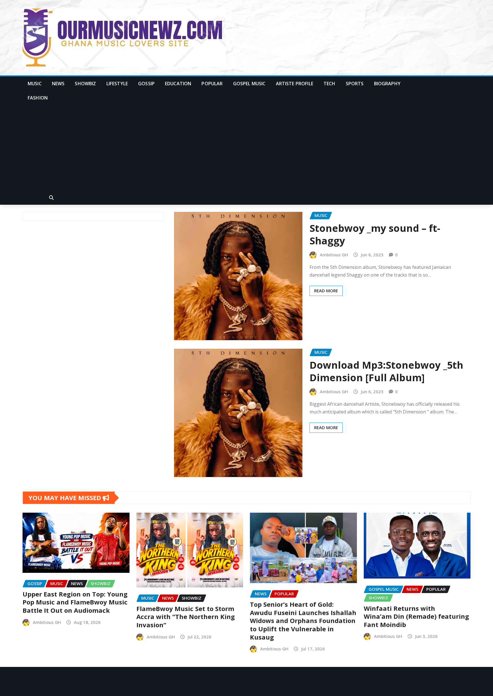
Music (35, 83)
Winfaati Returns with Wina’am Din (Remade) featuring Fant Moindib (416, 616)
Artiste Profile (294, 83)
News (58, 83)
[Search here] (51, 197)
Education (178, 83)
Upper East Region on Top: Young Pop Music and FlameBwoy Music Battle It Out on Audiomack (75, 602)
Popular (212, 83)
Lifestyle (117, 83)
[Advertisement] (246, 148)
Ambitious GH (334, 254)
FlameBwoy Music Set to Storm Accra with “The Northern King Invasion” (185, 616)
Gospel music (249, 83)
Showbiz (85, 83)
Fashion (38, 98)
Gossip (146, 83)
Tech (330, 83)
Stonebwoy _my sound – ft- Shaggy (375, 234)
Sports (355, 83)
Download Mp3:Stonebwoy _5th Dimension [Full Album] (386, 371)
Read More (326, 290)
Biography (387, 83)
